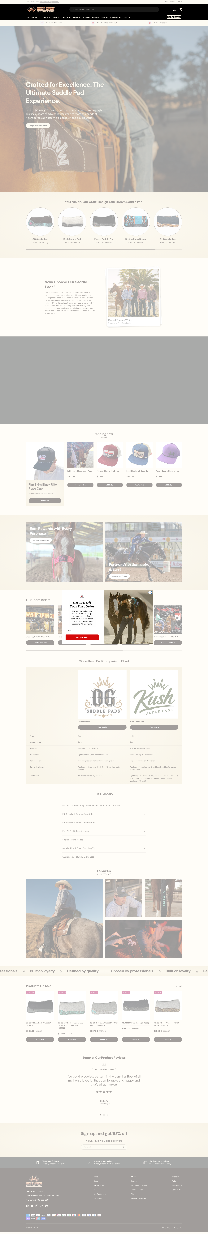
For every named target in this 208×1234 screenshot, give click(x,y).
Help (55, 17)
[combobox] (114, 9)
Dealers (95, 17)
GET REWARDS (82, 637)
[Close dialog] (150, 592)
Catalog (86, 17)
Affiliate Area (115, 17)
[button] (180, 9)
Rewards (77, 17)
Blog (126, 17)
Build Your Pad (32, 17)
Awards (104, 17)
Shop (45, 17)
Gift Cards (66, 17)
